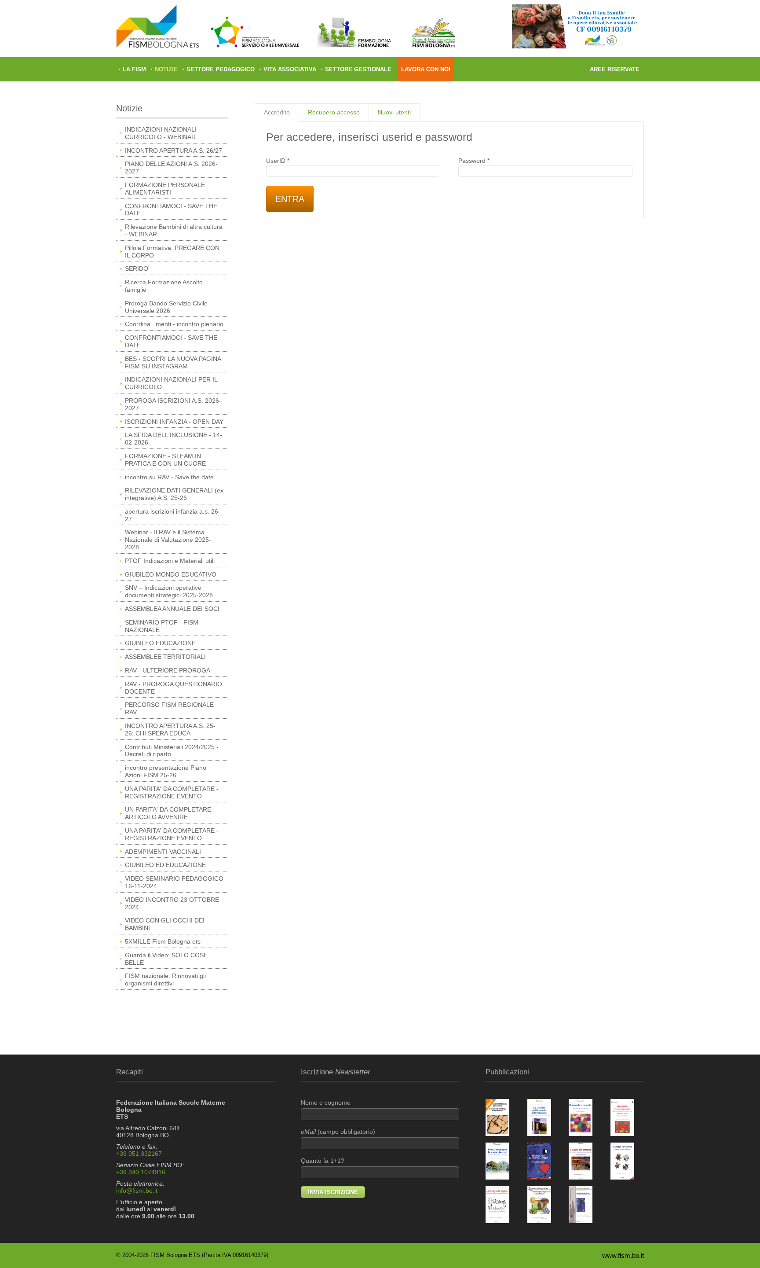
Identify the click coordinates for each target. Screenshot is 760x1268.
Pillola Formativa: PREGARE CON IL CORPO (172, 251)
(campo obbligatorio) (338, 1131)
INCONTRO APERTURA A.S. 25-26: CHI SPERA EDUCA (170, 729)
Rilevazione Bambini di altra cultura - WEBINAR (174, 230)
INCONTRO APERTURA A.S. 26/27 (173, 150)
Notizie (166, 69)
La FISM (134, 69)
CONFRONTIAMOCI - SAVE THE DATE (171, 209)
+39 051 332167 (139, 1153)
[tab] (277, 112)
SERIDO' (137, 268)
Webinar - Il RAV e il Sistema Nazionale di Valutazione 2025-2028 (168, 540)
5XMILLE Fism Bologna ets (163, 941)
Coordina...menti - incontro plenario (174, 323)
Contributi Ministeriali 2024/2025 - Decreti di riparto (172, 750)
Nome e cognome (326, 1102)
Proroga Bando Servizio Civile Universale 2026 (166, 307)
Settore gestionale (358, 69)
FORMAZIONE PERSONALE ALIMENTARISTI (165, 188)
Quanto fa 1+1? (322, 1160)
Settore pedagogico (220, 69)
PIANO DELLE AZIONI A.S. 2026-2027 (171, 167)
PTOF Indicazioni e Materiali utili (170, 560)
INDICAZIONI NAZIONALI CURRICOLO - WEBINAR (161, 133)
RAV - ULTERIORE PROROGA (167, 670)
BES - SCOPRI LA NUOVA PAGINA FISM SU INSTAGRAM (173, 362)
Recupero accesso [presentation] (334, 112)
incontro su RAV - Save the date (169, 477)
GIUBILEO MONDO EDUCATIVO (170, 574)
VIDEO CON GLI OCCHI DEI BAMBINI (165, 924)
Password (474, 160)
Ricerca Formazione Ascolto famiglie (164, 286)
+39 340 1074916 (140, 1172)
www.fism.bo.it (623, 1255)
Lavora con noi (426, 69)
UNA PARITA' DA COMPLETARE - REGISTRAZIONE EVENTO (172, 792)
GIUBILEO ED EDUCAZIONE (165, 864)
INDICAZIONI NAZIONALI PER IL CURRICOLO (171, 383)
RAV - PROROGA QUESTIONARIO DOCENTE (173, 687)
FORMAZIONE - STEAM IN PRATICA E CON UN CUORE (165, 459)
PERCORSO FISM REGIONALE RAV (169, 708)
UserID (277, 160)
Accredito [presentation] (277, 112)
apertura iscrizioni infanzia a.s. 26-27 (172, 515)
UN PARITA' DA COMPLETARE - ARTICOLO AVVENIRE (170, 813)
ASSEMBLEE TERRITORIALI (165, 656)
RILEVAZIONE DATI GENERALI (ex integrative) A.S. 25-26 (174, 494)
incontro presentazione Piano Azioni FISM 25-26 (165, 771)
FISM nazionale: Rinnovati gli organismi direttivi (165, 979)
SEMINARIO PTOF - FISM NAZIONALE (161, 626)
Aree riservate (614, 69)
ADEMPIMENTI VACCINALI (163, 851)
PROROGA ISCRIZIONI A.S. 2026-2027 (173, 404)
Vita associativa (289, 69)
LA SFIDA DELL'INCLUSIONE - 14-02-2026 (173, 438)
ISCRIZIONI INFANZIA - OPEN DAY (174, 421)
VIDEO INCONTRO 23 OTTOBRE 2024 (172, 903)
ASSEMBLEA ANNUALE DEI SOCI (172, 608)
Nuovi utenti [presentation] (394, 112)
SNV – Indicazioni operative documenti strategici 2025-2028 (169, 591)
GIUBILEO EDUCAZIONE (160, 643)
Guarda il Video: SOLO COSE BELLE (166, 959)
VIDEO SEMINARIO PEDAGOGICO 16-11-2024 (174, 882)
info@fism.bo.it (136, 1190)
